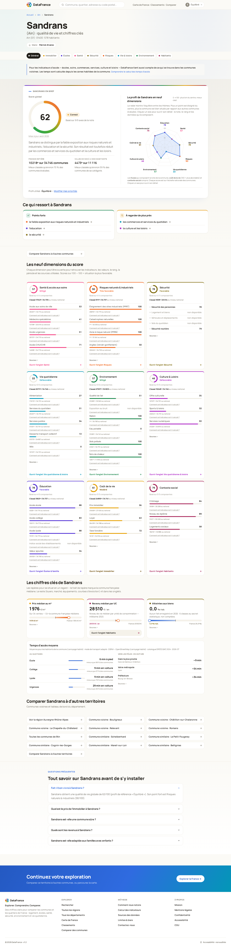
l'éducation (35, 228)
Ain (38, 15)
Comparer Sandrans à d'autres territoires (50, 753)
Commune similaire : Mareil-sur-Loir (108, 745)
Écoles (66, 55)
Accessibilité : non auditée (214, 942)
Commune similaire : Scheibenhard (107, 736)
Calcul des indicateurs (129, 910)
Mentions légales (183, 910)
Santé (80, 55)
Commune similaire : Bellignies (165, 745)
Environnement (146, 55)
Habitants (166, 55)
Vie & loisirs (126, 55)
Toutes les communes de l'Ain (44, 736)
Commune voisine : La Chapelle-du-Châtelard (53, 728)
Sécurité (94, 55)
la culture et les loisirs (135, 228)
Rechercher (67, 905)
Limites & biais (125, 920)
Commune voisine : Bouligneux (105, 719)
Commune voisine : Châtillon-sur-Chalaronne (173, 719)
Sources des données (129, 915)
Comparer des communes (74, 930)
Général (35, 55)
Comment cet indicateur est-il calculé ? (44, 315)
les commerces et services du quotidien (145, 222)
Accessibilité (181, 920)
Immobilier (51, 55)
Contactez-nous (126, 925)
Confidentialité (182, 915)
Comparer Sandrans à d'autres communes (51, 253)
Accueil (30, 15)
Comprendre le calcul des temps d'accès (130, 71)
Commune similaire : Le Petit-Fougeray (169, 736)
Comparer (171, 4)
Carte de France (70, 920)
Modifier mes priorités (65, 191)
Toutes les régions (71, 910)
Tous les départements (73, 915)
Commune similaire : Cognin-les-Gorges (50, 745)
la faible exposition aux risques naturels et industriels (59, 222)
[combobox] (93, 5)
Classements (158, 4)
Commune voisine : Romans (163, 728)
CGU (177, 925)
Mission (178, 905)
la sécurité (35, 234)
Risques (109, 55)
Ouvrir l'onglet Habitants (103, 632)
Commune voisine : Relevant (104, 728)
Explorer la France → (190, 878)
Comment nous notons (129, 905)
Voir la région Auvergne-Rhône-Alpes (48, 719)
